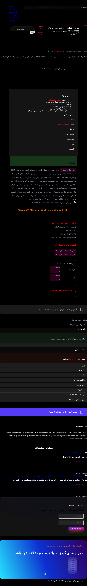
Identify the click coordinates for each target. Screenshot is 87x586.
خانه (11, 6)
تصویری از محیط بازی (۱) (65, 251)
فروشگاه (13, 12)
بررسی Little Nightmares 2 (75, 457)
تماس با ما (14, 17)
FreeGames (83, 7)
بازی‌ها (12, 9)
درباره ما (13, 14)
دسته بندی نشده (64, 124)
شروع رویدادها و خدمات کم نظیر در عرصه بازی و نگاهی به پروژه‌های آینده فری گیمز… (50, 480)
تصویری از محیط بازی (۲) (65, 254)
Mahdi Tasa (82, 427)
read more (81, 473)
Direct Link (57, 269)
